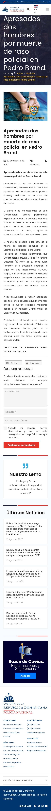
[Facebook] (35, 806)
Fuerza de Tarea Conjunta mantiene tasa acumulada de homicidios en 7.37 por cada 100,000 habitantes (24, 574)
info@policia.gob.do (36, 732)
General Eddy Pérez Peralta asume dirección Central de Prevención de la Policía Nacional (25, 595)
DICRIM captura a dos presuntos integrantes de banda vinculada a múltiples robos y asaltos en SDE (23, 553)
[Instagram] (43, 806)
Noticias (34, 164)
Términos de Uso (34, 742)
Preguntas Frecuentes (36, 750)
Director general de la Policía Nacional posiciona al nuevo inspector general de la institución (23, 616)
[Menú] (47, 9)
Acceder (25, 675)
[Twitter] (39, 806)
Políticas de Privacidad (37, 746)
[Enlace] (16, 9)
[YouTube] (46, 806)
